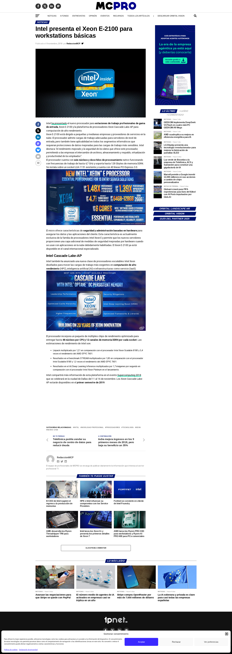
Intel (76, 427)
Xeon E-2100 (52, 430)
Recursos (118, 16)
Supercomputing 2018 (129, 375)
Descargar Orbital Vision (171, 16)
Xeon (138, 427)
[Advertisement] (96, 406)
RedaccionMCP (73, 44)
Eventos (105, 16)
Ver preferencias (211, 642)
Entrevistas (78, 16)
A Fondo (64, 16)
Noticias (52, 16)
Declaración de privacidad (28, 650)
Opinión (93, 16)
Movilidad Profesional (92, 427)
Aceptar (141, 642)
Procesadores (113, 427)
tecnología (128, 427)
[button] (226, 634)
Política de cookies (11, 650)
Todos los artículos (138, 16)
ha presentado (59, 123)
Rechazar (176, 642)
